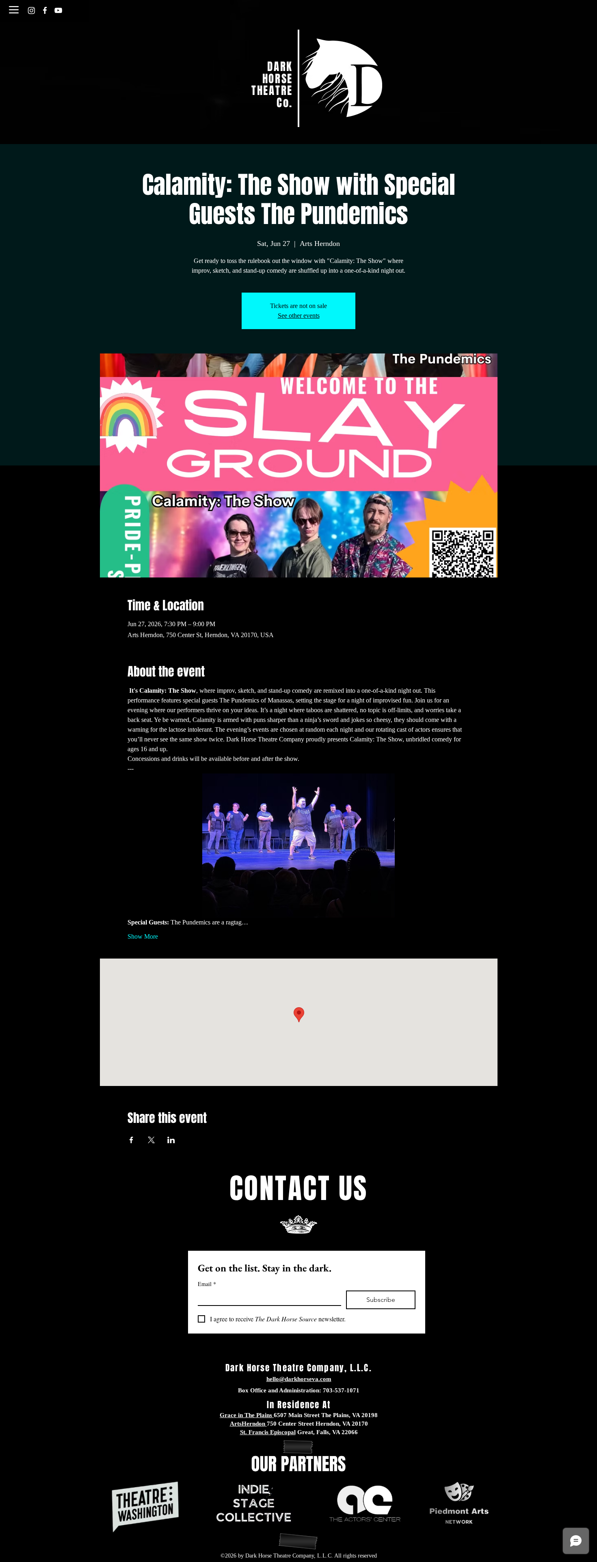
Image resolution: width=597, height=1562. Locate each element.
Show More (143, 936)
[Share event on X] (151, 1140)
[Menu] (13, 9)
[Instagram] (31, 10)
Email (207, 1283)
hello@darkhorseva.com (298, 1379)
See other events (299, 315)
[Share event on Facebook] (131, 1140)
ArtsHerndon (247, 1423)
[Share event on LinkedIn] (171, 1140)
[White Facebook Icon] (45, 10)
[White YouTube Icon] (58, 10)
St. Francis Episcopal (268, 1432)
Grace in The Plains (246, 1415)
